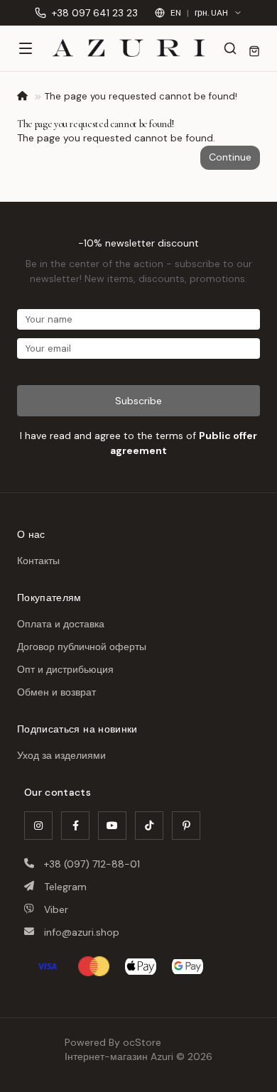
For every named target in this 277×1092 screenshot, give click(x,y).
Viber (56, 909)
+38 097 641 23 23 (95, 12)
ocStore (142, 1042)
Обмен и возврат (56, 692)
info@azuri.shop (81, 932)
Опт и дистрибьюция (65, 669)
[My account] (254, 51)
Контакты (38, 560)
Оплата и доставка (60, 623)
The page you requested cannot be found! (141, 96)
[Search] (230, 48)
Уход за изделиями (61, 755)
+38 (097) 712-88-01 (92, 864)
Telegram (65, 886)
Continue (230, 157)
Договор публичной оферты (81, 646)
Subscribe (138, 400)
